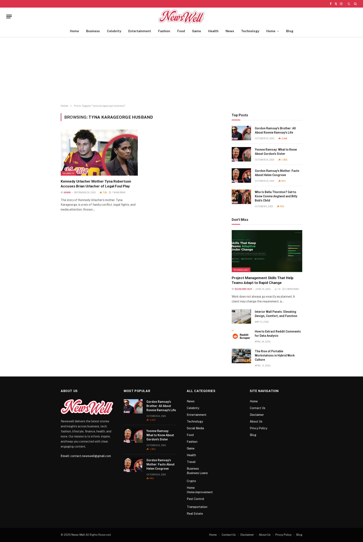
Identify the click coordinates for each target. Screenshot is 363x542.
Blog (289, 31)
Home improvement (200, 492)
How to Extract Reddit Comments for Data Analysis (278, 333)
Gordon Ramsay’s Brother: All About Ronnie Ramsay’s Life (275, 130)
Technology (250, 31)
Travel (191, 462)
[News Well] (182, 16)
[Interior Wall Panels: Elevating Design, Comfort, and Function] (241, 316)
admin (67, 192)
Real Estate (195, 513)
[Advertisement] (181, 70)
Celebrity (114, 31)
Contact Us (257, 408)
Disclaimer (257, 414)
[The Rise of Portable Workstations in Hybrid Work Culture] (241, 356)
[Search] (355, 4)
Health (213, 31)
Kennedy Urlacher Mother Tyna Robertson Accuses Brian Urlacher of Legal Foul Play (96, 183)
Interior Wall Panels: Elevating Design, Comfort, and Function (276, 314)
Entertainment (139, 31)
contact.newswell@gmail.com (90, 456)
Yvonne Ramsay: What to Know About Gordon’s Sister (276, 151)
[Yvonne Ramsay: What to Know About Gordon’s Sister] (241, 154)
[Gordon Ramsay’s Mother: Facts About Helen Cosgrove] (241, 175)
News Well (78, 534)
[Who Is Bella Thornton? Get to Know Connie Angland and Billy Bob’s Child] (241, 197)
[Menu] (9, 16)
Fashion (164, 31)
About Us (256, 421)
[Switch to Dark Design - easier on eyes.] (349, 3)
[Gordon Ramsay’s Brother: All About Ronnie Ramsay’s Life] (241, 133)
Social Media (195, 428)
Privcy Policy (258, 428)
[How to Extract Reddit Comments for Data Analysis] (241, 336)
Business (93, 31)
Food (181, 31)
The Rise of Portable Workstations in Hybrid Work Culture (275, 355)
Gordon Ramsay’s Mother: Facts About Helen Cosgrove (277, 173)
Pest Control (195, 499)
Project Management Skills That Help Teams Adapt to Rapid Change (262, 280)
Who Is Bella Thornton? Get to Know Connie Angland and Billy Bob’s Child (276, 196)
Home (74, 31)
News (230, 31)
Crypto (191, 481)
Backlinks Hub (243, 289)
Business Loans (197, 473)
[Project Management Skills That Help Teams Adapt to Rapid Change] (267, 251)
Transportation (197, 507)
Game (196, 31)
